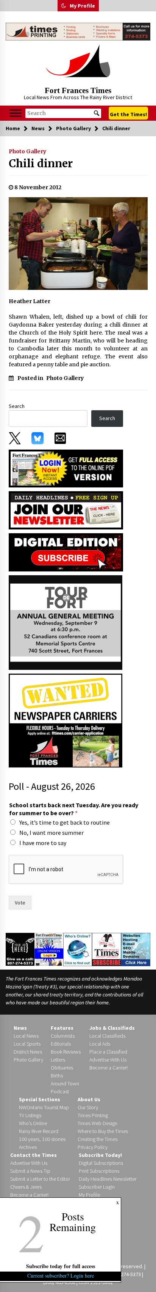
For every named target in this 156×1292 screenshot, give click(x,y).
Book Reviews (66, 1051)
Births (57, 1075)
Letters (58, 1059)
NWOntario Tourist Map (44, 1107)
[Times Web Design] (135, 948)
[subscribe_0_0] (66, 467)
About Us (89, 1099)
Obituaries (62, 1067)
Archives (28, 1147)
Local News (26, 1035)
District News (28, 1051)
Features (62, 1027)
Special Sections (39, 1099)
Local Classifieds (107, 1035)
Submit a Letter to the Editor (40, 1178)
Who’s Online (33, 1123)
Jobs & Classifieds (112, 1027)
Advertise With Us (107, 1059)
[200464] (65, 622)
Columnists (63, 1035)
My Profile (82, 5)
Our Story (88, 1107)
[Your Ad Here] (20, 948)
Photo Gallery (27, 151)
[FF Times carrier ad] (65, 720)
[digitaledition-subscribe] (66, 551)
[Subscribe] (106, 949)
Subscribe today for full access (60, 1266)
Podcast (60, 1091)
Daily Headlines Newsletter (107, 1178)
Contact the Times (33, 1155)
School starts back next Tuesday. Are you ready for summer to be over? (73, 809)
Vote (20, 902)
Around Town (65, 1083)
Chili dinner (41, 163)
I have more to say (42, 843)
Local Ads (99, 1043)
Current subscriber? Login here (60, 1275)
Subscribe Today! (100, 1155)
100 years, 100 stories (42, 1139)
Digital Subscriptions (101, 1163)
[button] (63, 5)
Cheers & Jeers (26, 1186)
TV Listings (30, 1115)
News (20, 1027)
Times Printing (93, 1115)
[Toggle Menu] (15, 113)
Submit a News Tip (30, 1170)
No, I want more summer (51, 832)
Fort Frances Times (78, 90)
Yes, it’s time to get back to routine (64, 822)
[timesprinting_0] (78, 31)
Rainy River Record (38, 1131)
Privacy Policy (93, 1147)
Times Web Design (97, 1123)
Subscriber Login (97, 1186)
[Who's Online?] (77, 948)
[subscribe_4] (66, 509)
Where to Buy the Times (103, 1131)
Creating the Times (97, 1139)
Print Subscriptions (99, 1170)
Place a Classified (108, 1051)
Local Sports (27, 1043)
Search (17, 406)
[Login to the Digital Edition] (48, 948)
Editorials (61, 1043)
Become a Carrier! (108, 1067)
